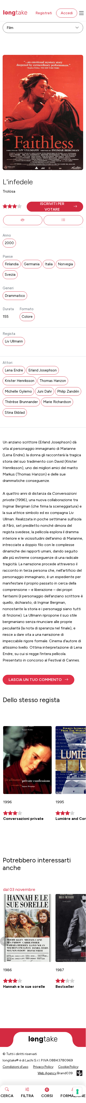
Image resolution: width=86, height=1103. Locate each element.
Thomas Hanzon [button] (53, 381)
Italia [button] (49, 264)
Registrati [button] (43, 13)
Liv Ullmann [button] (14, 341)
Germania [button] (32, 264)
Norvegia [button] (65, 264)
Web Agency (47, 1073)
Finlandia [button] (12, 264)
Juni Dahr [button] (44, 391)
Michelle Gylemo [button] (18, 391)
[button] (55, 207)
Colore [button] (27, 316)
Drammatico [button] (15, 296)
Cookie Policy (68, 1067)
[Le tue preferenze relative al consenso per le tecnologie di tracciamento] (77, 1091)
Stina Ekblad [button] (15, 412)
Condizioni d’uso (15, 1067)
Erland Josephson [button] (42, 370)
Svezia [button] (10, 274)
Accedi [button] (67, 13)
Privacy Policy (43, 1067)
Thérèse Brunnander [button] (21, 402)
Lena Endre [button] (14, 370)
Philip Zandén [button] (68, 391)
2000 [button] (9, 243)
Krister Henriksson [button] (19, 381)
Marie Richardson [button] (57, 402)
